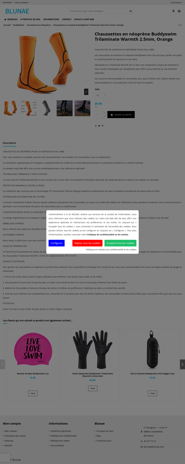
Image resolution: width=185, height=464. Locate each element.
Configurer (56, 243)
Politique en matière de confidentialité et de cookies (111, 249)
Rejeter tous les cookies (87, 243)
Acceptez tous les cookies (120, 243)
